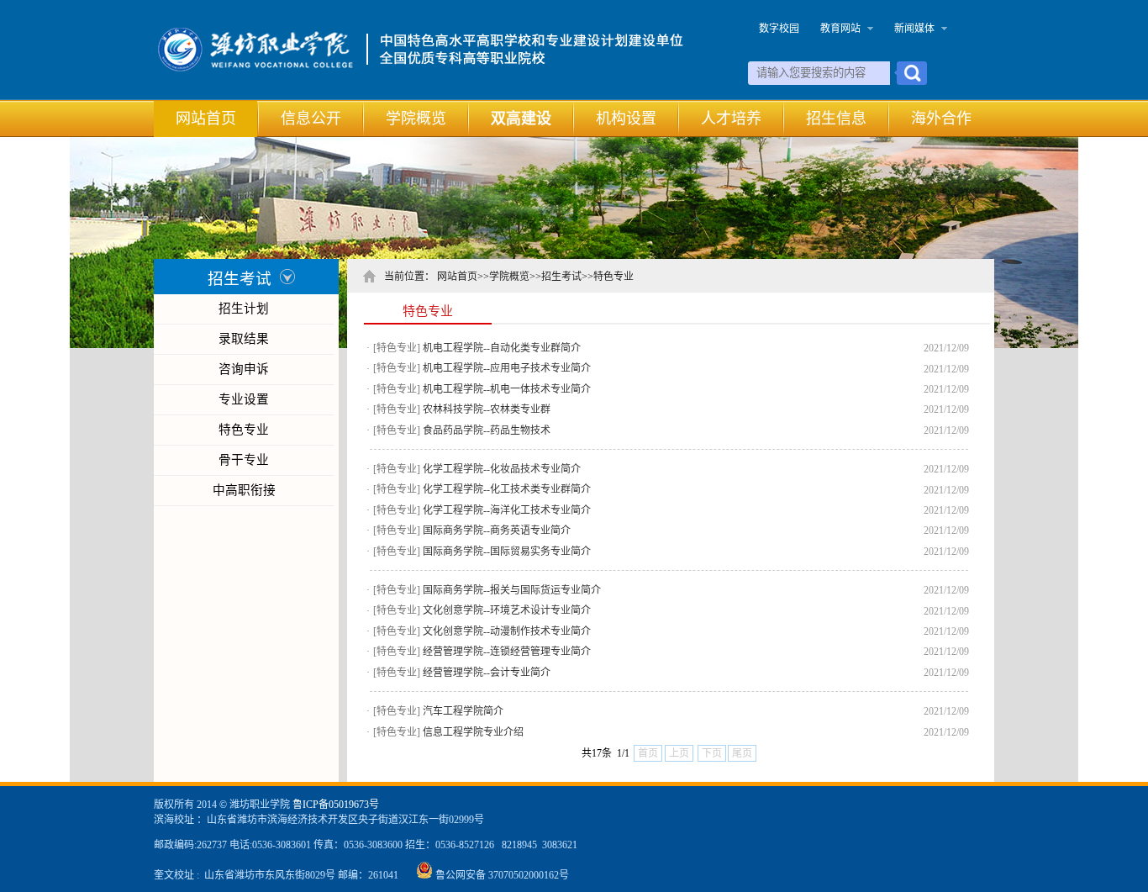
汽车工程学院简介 (463, 711)
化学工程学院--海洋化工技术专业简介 (507, 510)
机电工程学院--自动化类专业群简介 (502, 348)
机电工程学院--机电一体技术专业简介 (507, 389)
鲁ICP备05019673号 (335, 804)
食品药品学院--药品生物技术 (486, 430)
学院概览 (416, 118)
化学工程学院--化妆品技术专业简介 (502, 469)
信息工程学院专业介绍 (473, 732)
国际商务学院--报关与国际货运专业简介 (512, 590)
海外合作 (941, 118)
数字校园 (779, 28)
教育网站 (840, 28)
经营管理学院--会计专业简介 (486, 672)
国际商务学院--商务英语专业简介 (497, 530)
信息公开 (311, 118)
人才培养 (731, 118)
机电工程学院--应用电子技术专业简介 (507, 368)
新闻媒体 (914, 28)
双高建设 (521, 118)
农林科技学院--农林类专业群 (486, 409)
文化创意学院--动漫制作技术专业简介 (507, 631)
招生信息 (836, 118)
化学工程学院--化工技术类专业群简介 (507, 489)
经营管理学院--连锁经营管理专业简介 (507, 651)
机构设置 (626, 118)
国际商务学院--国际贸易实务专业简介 (507, 551)
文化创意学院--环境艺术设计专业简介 (507, 610)
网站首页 (206, 118)
